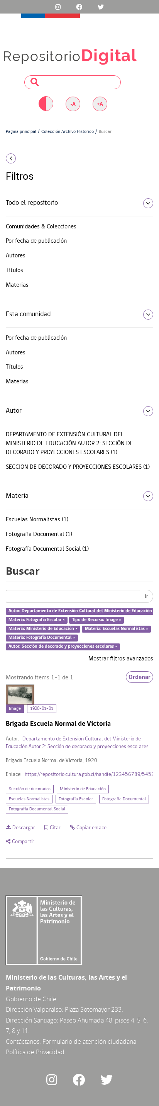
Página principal (21, 131)
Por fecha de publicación (36, 241)
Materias (17, 285)
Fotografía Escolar (76, 799)
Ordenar (140, 677)
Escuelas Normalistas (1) (37, 520)
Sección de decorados (30, 789)
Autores (15, 256)
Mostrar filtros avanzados (120, 659)
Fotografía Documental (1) (39, 534)
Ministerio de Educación (83, 789)
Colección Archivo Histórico (67, 131)
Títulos (14, 270)
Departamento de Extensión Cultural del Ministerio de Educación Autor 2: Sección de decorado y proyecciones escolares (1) (69, 444)
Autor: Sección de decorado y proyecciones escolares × (62, 646)
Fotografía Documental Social (37, 809)
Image (15, 708)
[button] (26, 158)
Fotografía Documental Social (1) (47, 549)
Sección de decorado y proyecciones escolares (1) (78, 467)
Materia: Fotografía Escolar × (36, 620)
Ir (146, 596)
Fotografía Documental (124, 799)
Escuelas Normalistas (29, 799)
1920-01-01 (41, 708)
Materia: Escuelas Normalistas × (116, 628)
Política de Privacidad (35, 1052)
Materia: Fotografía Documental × (41, 637)
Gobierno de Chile (31, 999)
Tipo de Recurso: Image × (96, 620)
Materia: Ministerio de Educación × (43, 628)
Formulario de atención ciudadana (89, 1041)
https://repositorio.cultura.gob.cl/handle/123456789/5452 (89, 775)
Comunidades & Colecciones (41, 227)
